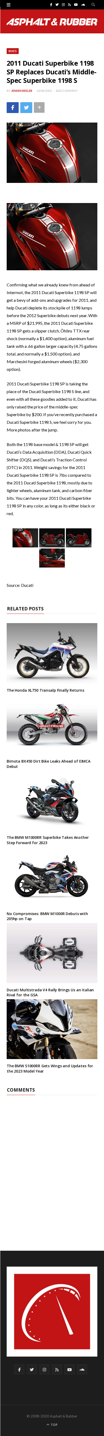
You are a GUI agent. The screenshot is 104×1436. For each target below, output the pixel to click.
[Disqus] (52, 1161)
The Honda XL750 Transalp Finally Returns (45, 690)
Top (54, 1425)
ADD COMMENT (67, 90)
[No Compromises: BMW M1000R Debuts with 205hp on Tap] (52, 877)
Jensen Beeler (21, 90)
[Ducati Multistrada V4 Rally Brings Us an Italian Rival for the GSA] (52, 953)
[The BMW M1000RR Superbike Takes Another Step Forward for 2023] (52, 801)
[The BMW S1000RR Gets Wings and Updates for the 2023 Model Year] (52, 1029)
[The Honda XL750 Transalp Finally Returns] (52, 653)
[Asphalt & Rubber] (52, 21)
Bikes (13, 51)
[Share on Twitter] (26, 107)
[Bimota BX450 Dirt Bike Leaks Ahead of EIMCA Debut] (52, 724)
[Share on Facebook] (13, 107)
